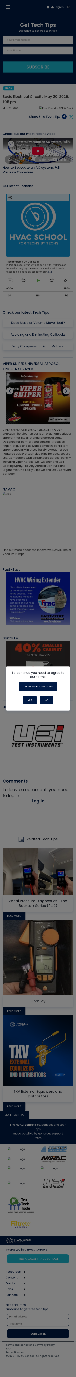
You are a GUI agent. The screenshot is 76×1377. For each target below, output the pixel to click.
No (46, 700)
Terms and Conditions (38, 686)
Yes (30, 700)
